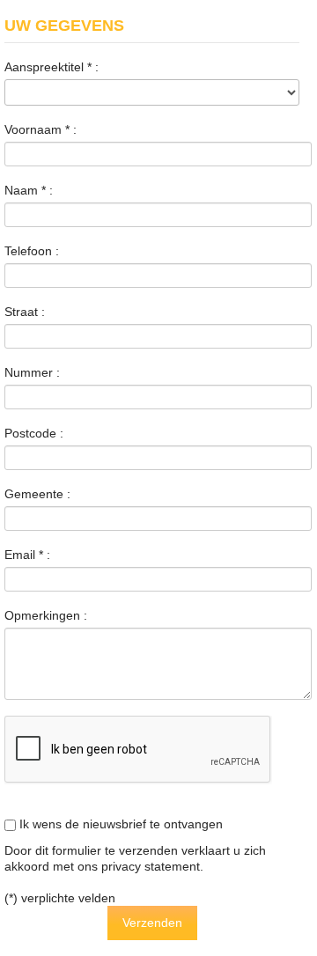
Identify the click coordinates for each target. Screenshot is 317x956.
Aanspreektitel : (51, 67)
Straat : (24, 312)
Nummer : (32, 372)
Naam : (28, 190)
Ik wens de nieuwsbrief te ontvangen (119, 824)
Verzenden (152, 923)
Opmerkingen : (45, 615)
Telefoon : (31, 251)
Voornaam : (40, 129)
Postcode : (33, 433)
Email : (27, 555)
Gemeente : (37, 494)
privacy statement (150, 866)
